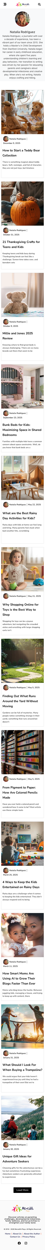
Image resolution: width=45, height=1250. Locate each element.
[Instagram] (26, 1243)
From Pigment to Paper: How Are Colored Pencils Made (20, 792)
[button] (39, 4)
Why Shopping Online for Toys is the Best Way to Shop (20, 610)
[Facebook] (19, 1243)
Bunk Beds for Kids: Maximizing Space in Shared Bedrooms (21, 430)
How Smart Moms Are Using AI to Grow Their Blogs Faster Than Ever (18, 978)
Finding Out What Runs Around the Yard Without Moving (20, 701)
